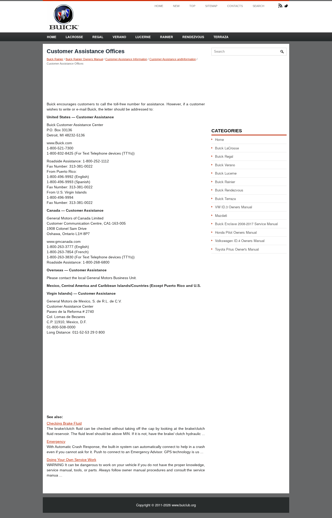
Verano (119, 36)
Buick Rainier (55, 59)
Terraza (221, 36)
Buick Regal (224, 156)
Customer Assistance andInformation (172, 59)
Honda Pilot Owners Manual (236, 232)
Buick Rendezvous (229, 190)
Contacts (235, 6)
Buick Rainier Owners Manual (84, 59)
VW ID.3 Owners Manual (233, 206)
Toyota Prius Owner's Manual (237, 249)
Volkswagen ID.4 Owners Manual (240, 240)
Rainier (166, 36)
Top (192, 6)
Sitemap (211, 6)
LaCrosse (74, 36)
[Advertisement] (126, 83)
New (176, 6)
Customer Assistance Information (126, 59)
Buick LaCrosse (227, 148)
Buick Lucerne (226, 173)
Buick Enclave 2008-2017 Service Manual (246, 223)
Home (159, 6)
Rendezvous (193, 36)
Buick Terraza (225, 198)
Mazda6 (221, 215)
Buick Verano (225, 164)
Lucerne (143, 36)
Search (258, 6)
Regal (97, 36)
